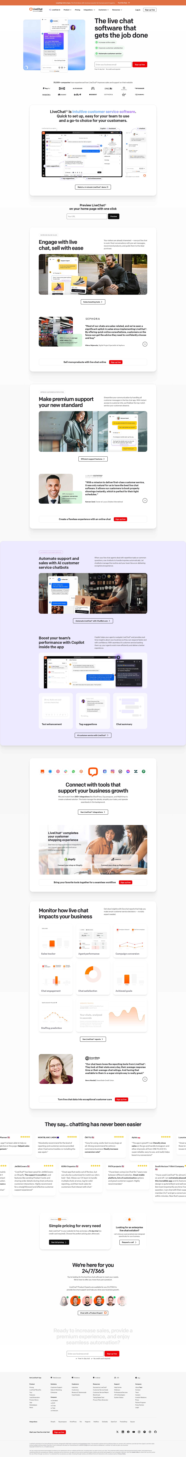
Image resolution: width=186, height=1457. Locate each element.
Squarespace (62, 1421)
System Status (118, 1397)
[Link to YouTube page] (134, 1432)
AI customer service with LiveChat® (91, 735)
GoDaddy (105, 1421)
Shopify (53, 1421)
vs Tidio (53, 1408)
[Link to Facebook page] (128, 1432)
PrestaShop (123, 1421)
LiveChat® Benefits (35, 1390)
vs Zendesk (54, 1400)
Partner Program (140, 1402)
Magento (87, 1421)
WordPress (73, 1421)
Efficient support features (91, 459)
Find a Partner (139, 1405)
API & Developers (119, 1395)
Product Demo (33, 1400)
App (30, 1402)
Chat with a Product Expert (91, 1313)
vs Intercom (54, 1410)
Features (32, 1395)
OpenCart (114, 1421)
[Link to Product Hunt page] (144, 1432)
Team (137, 1392)
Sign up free (150, 10)
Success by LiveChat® (100, 1387)
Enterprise (54, 1392)
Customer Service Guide (100, 1390)
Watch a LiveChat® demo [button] (92, 187)
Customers (103, 10)
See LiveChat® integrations (92, 812)
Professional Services (120, 1392)
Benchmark (96, 1395)
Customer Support (56, 1387)
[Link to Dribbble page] (150, 1432)
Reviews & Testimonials (79, 1392)
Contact (137, 1390)
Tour (30, 1392)
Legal (137, 1407)
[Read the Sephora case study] (145, 344)
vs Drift (53, 1403)
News (31, 1407)
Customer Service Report (101, 1392)
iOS (118, 1377)
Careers (137, 1395)
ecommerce (83, 1443)
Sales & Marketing (56, 1390)
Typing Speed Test (98, 1397)
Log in (137, 10)
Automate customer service (110, 53)
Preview (113, 216)
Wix (81, 1421)
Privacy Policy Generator (100, 1400)
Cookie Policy (135, 1452)
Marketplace (33, 1405)
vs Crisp (53, 1405)
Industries (75, 1387)
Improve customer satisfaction (111, 48)
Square (132, 1421)
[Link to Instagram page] (139, 1432)
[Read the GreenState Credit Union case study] (145, 1079)
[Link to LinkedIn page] (123, 1432)
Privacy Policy (122, 1454)
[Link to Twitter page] (117, 1432)
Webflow (96, 1421)
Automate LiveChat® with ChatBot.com (92, 621)
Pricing (77, 10)
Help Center (118, 1387)
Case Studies (76, 1395)
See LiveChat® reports (92, 1039)
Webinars (117, 1390)
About (138, 1387)
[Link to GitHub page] (155, 1432)
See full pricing (57, 1242)
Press (137, 1400)
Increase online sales (107, 42)
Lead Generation (34, 1397)
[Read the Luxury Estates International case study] (145, 500)
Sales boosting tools (91, 302)
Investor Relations (140, 1397)
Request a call (128, 1242)
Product (66, 10)
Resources (116, 10)
